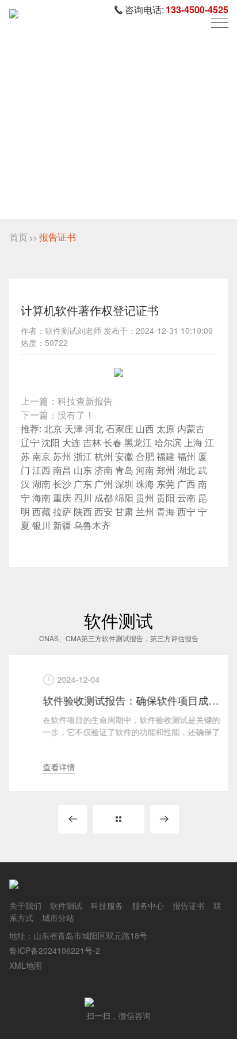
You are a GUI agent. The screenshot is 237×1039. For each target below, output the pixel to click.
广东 (83, 483)
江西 (41, 470)
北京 (53, 428)
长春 (113, 442)
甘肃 (124, 511)
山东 (83, 470)
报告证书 (57, 236)
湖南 (41, 483)
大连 (71, 442)
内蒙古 (191, 428)
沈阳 (50, 442)
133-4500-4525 (197, 9)
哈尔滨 (168, 442)
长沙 (62, 483)
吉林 (92, 442)
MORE (118, 819)
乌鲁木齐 (92, 525)
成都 (103, 497)
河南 (145, 470)
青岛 (124, 470)
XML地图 (25, 965)
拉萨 (62, 511)
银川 (41, 525)
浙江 (83, 456)
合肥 (145, 456)
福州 (186, 456)
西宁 (186, 511)
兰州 (145, 511)
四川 (83, 497)
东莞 (165, 483)
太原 (165, 428)
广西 (186, 483)
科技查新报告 (85, 401)
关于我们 (25, 905)
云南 (186, 497)
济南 (103, 470)
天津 (73, 428)
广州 (103, 483)
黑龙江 (138, 442)
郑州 (165, 470)
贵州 (145, 497)
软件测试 (66, 905)
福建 (165, 456)
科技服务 (107, 905)
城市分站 (58, 917)
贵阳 (165, 497)
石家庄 (119, 428)
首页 (18, 236)
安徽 (124, 456)
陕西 (83, 511)
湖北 (186, 470)
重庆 (62, 497)
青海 (165, 511)
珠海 (145, 483)
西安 (103, 511)
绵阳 (124, 497)
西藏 (41, 511)
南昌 (62, 470)
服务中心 (148, 905)
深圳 (124, 483)
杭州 (103, 456)
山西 (145, 428)
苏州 (62, 456)
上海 (193, 442)
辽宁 (30, 442)
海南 (41, 497)
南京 (41, 456)
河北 (94, 428)
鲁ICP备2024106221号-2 (54, 950)
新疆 (62, 525)
